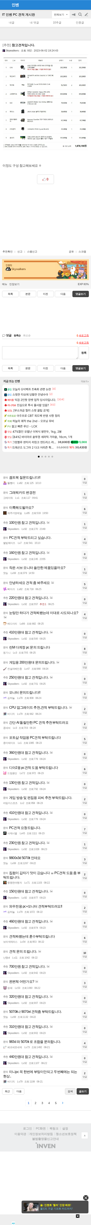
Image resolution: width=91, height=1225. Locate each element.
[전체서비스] (86, 4)
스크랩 (82, 251)
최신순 (27, 335)
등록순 (17, 335)
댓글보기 (81, 368)
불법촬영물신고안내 (45, 1138)
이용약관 (20, 1134)
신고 (19, 251)
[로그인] (78, 4)
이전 (45, 293)
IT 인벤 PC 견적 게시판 (18, 14)
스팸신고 (32, 251)
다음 (63, 293)
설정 (65, 1128)
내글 (11, 22)
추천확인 (8, 251)
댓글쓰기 (81, 293)
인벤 (15, 5)
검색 (70, 1091)
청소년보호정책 (66, 1134)
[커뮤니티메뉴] (4, 4)
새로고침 (84, 335)
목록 (10, 293)
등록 (83, 352)
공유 (71, 251)
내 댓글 (34, 22)
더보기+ (85, 381)
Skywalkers (12, 50)
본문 (27, 293)
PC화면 (41, 1128)
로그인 (27, 1128)
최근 (7, 1091)
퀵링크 (54, 1128)
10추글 (57, 22)
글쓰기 (87, 14)
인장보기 (14, 284)
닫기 (85, 1197)
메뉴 (4, 284)
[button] (39, 456)
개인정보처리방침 (41, 1134)
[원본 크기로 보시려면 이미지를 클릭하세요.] (45, 105)
